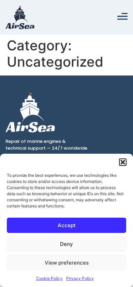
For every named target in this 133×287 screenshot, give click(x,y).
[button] (122, 162)
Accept (67, 225)
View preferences (67, 262)
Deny (66, 244)
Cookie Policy (49, 278)
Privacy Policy (80, 278)
